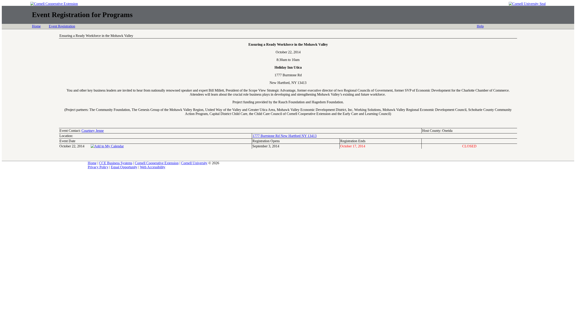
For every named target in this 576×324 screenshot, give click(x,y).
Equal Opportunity (124, 167)
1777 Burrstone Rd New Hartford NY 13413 (284, 136)
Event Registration (62, 26)
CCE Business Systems (115, 163)
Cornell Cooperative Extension (157, 163)
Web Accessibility (152, 167)
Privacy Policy (98, 167)
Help (480, 26)
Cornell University (194, 163)
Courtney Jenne (92, 131)
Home (36, 26)
